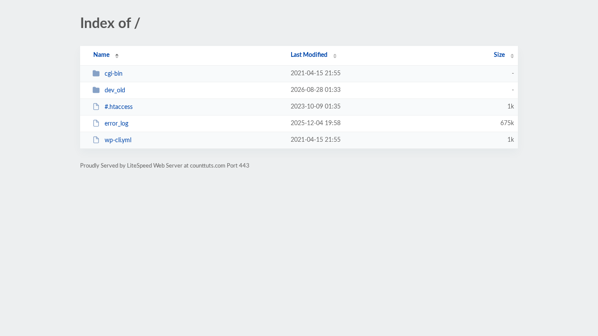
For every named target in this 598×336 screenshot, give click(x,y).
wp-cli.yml (118, 140)
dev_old (115, 91)
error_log (116, 124)
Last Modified (309, 55)
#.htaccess (119, 107)
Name (101, 55)
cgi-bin (114, 74)
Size (499, 55)
